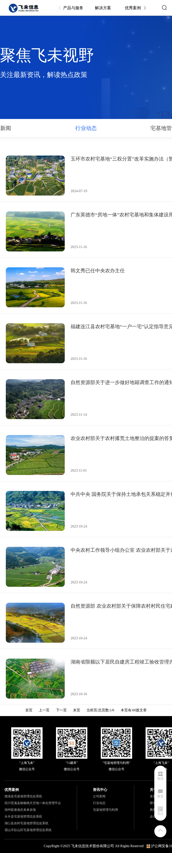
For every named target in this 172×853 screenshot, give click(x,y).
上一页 (44, 710)
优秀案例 (133, 8)
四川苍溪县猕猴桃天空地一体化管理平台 (32, 803)
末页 (76, 710)
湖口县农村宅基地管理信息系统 (26, 823)
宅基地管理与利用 (105, 809)
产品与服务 (73, 8)
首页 (28, 710)
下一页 (61, 710)
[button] (145, 8)
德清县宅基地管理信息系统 (23, 796)
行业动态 (99, 803)
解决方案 (103, 8)
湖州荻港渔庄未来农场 (20, 809)
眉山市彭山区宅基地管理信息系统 (28, 830)
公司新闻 (99, 796)
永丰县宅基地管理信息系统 (23, 816)
